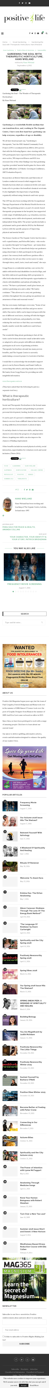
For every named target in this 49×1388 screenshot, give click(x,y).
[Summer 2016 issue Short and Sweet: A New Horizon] (10, 1233)
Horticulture (21, 470)
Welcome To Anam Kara (31, 878)
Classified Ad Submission (15, 1372)
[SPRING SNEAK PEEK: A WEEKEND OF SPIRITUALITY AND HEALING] (10, 1004)
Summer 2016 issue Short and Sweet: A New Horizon (32, 1230)
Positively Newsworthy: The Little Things (31, 1048)
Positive (20, 474)
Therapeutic (22, 479)
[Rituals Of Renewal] (10, 867)
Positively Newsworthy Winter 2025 (31, 1063)
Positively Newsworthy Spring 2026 (31, 956)
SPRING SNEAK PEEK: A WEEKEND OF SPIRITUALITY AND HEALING (33, 1003)
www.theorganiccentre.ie (12, 381)
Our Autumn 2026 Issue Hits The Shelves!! (31, 819)
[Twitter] (22, 3)
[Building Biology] (10, 1021)
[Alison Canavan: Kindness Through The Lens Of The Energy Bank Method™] (10, 912)
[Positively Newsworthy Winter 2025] (10, 1066)
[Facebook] (19, 3)
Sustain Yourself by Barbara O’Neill (29, 1078)
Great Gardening (19, 42)
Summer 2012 (8, 479)
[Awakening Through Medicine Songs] (10, 1186)
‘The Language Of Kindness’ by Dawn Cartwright (29, 927)
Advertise (34, 1369)
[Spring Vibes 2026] (10, 974)
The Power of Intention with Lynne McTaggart (31, 1169)
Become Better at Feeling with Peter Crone (32, 1108)
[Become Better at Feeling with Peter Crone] (10, 1111)
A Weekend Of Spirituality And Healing (32, 849)
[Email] (29, 3)
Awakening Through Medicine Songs (29, 1184)
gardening (16, 466)
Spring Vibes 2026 (28, 970)
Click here (22, 724)
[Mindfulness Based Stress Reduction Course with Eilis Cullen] (10, 1248)
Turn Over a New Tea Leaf (32, 1214)
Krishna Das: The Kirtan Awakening (31, 894)
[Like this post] (19, 489)
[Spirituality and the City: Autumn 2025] (10, 1156)
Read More (34, 1385)
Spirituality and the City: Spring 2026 (31, 941)
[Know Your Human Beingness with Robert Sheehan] (10, 1202)
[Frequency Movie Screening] (24, 567)
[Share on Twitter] (27, 489)
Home (5, 42)
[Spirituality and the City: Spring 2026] (10, 944)
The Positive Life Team (27, 1375)
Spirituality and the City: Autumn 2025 (31, 1153)
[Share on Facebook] (24, 489)
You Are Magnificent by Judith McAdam (31, 1033)
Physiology (8, 474)
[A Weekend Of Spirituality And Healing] (10, 852)
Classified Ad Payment (35, 1372)
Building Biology (28, 1017)
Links (15, 1375)
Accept (24, 1385)
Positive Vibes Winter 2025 (32, 1092)
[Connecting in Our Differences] (10, 1126)
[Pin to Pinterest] (30, 489)
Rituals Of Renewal (29, 863)
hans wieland (30, 466)
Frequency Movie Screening (24, 584)
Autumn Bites (26, 1137)
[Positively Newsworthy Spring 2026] (10, 959)
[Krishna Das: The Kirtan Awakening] (10, 897)
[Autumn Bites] (10, 1141)
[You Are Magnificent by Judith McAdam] (10, 1036)
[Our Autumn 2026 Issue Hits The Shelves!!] (10, 821)
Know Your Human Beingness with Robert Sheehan (31, 1200)
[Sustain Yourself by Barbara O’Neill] (10, 1081)
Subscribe (15, 1369)
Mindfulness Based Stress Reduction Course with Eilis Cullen (33, 1246)
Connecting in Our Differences (28, 1123)
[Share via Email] (33, 489)
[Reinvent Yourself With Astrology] (10, 836)
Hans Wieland (28, 62)
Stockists (24, 1369)
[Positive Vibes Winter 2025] (10, 1096)
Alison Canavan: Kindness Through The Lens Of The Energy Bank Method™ (32, 911)
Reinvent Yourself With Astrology (31, 834)
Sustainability (42, 50)
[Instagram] (26, 3)
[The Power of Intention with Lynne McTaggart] (10, 1171)
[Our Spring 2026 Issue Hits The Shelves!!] (10, 989)
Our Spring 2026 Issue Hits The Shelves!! (32, 986)
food (6, 466)
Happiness (8, 470)
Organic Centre (37, 470)
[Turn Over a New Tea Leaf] (10, 1218)
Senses (30, 474)
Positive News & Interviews (25, 50)
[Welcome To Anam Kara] (10, 882)
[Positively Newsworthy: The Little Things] (10, 1051)
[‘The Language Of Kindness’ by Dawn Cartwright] (10, 928)
